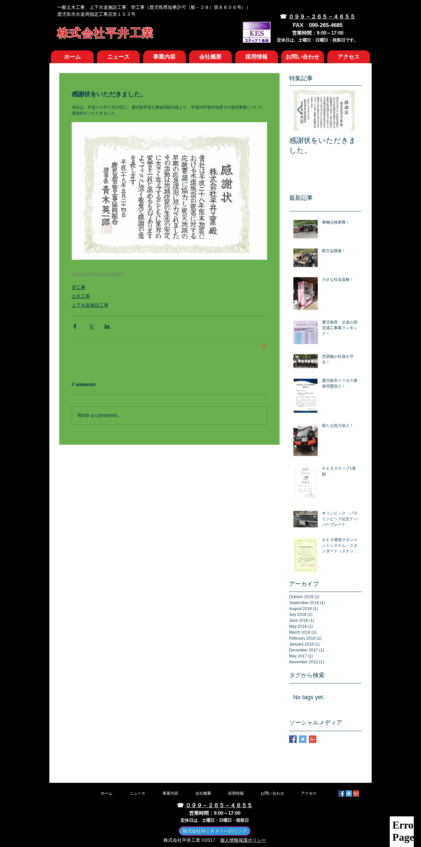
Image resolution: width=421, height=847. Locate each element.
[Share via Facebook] (75, 326)
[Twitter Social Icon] (349, 793)
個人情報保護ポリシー (243, 840)
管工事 (79, 287)
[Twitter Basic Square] (303, 739)
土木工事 (81, 296)
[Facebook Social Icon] (341, 793)
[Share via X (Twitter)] (91, 326)
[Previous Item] (300, 110)
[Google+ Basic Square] (312, 739)
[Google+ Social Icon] (356, 793)
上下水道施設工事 (90, 305)
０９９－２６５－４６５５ (322, 16)
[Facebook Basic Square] (293, 739)
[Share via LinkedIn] (107, 326)
